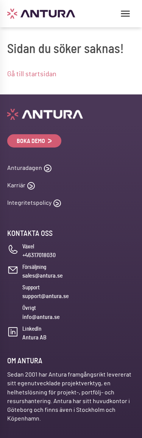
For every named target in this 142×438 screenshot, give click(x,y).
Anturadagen (24, 168)
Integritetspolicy (29, 203)
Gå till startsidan (31, 74)
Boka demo (31, 141)
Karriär (16, 185)
